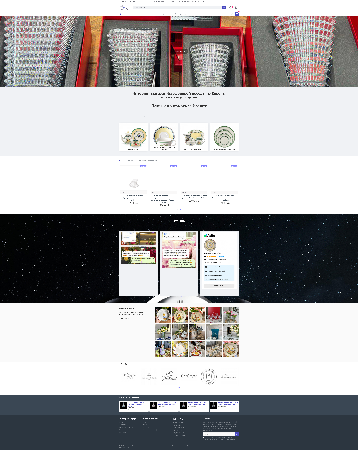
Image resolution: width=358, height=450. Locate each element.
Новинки (123, 160)
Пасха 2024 (132, 160)
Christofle (123, 192)
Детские (142, 160)
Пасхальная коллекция (171, 116)
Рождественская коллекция (195, 116)
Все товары (152, 160)
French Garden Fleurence (194, 149)
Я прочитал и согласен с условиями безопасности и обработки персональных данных (221, 438)
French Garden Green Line (224, 149)
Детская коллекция (152, 116)
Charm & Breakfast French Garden (164, 148)
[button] (177, 209)
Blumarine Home (228, 386)
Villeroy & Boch (135, 116)
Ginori (129, 386)
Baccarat (123, 116)
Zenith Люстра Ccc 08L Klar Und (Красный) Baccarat (228, 403)
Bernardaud (209, 386)
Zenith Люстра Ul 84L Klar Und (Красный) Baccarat (167, 403)
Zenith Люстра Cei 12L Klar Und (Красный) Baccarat (197, 403)
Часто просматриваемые (129, 397)
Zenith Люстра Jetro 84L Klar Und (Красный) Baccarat (137, 404)
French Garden (134, 149)
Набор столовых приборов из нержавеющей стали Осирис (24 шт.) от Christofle (224, 198)
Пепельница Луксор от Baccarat (194, 197)
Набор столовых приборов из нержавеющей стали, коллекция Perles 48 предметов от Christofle (133, 199)
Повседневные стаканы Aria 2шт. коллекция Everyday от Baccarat (164, 198)
